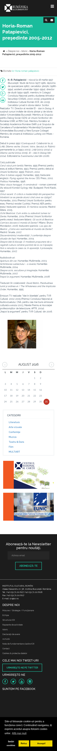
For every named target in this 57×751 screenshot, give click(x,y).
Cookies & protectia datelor (14, 653)
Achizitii (6, 639)
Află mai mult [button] (19, 733)
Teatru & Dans (16, 442)
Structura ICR (8, 620)
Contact (6, 648)
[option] (22, 334)
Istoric (5, 629)
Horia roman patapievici (27, 71)
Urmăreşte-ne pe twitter (22, 667)
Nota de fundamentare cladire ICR (18, 644)
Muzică (12, 437)
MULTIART (14, 452)
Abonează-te (28, 565)
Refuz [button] (24, 743)
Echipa (5, 615)
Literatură (14, 422)
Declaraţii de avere (11, 634)
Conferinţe (14, 432)
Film (11, 447)
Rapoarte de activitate (12, 625)
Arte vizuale (15, 427)
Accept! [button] (41, 743)
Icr (13, 71)
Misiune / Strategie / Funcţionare (18, 610)
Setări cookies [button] (11, 743)
